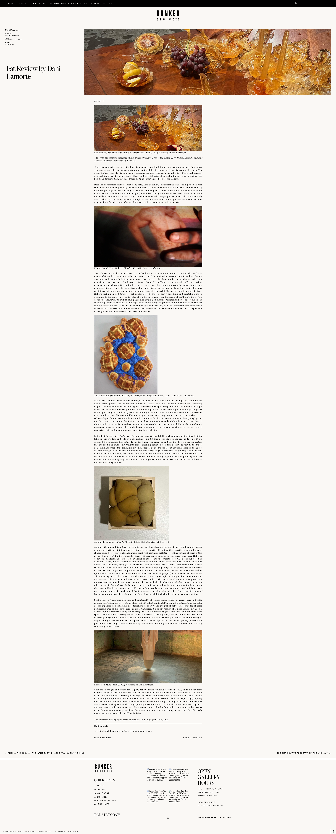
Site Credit (30, 831)
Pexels (75, 831)
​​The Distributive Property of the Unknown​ (303, 753)
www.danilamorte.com (141, 730)
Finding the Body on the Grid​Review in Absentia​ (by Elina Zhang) (46, 753)
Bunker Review (12, 31)
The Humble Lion (61, 831)
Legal (19, 831)
